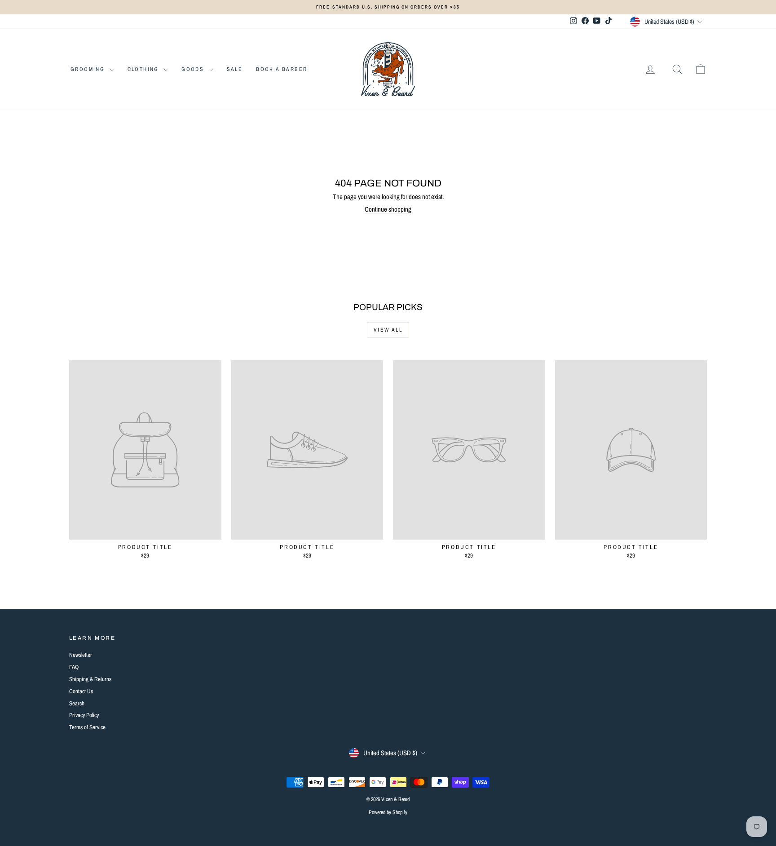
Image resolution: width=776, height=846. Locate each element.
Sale (235, 69)
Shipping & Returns (90, 679)
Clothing (145, 69)
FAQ (74, 667)
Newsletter (80, 655)
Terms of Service (87, 727)
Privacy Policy (84, 715)
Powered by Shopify (388, 812)
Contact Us (81, 691)
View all (388, 329)
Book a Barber (281, 69)
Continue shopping (388, 209)
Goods (193, 69)
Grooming (89, 69)
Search (76, 703)
